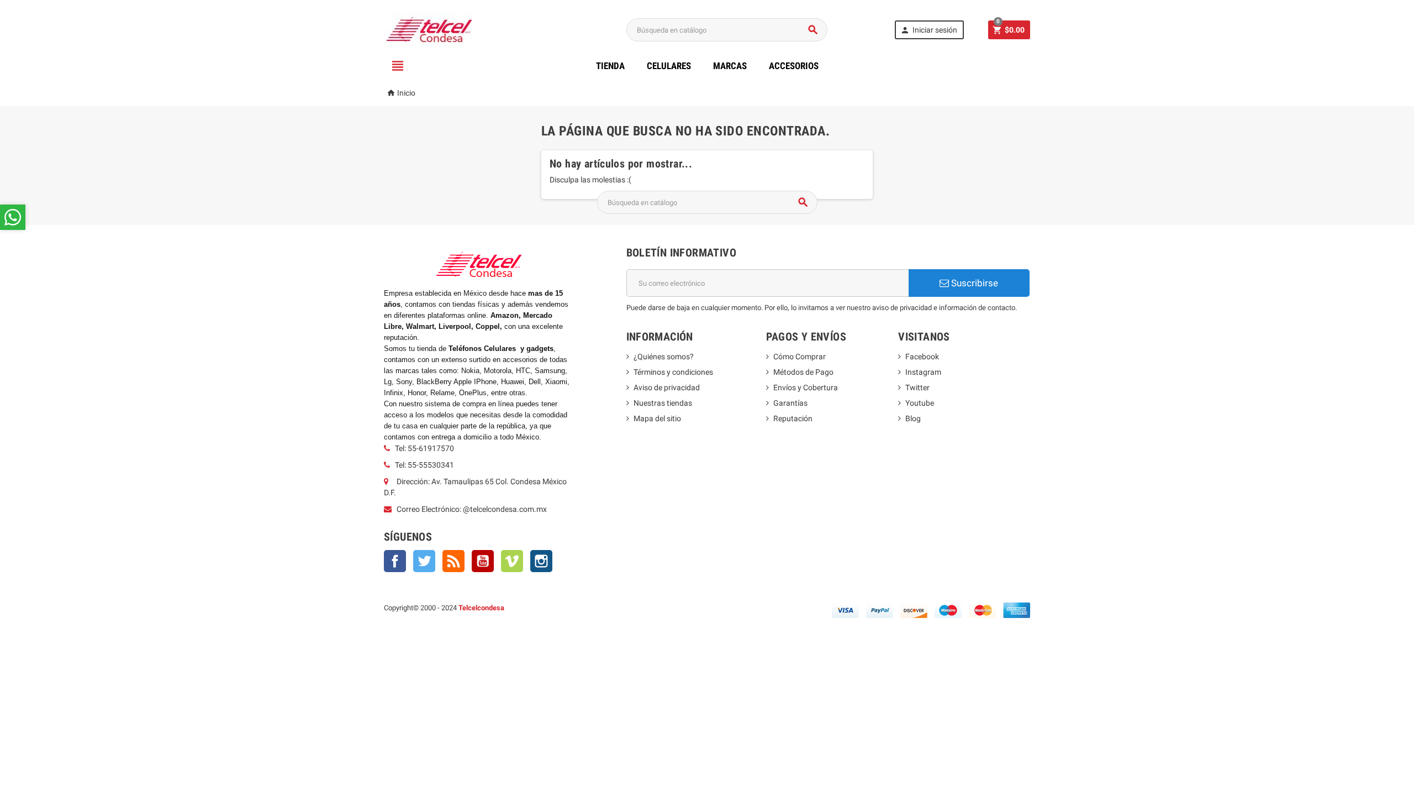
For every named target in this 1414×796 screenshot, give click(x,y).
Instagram (541, 561)
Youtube (919, 403)
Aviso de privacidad (667, 387)
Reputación (792, 418)
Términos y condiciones (673, 372)
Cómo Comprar (799, 356)
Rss (453, 561)
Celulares (669, 65)
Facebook (395, 561)
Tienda (610, 65)
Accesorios (794, 65)
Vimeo (512, 561)
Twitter (424, 561)
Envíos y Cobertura (805, 387)
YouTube (483, 561)
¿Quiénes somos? (664, 356)
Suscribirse (973, 283)
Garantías (790, 403)
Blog (913, 418)
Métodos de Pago (803, 372)
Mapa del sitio (657, 418)
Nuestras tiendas (663, 403)
